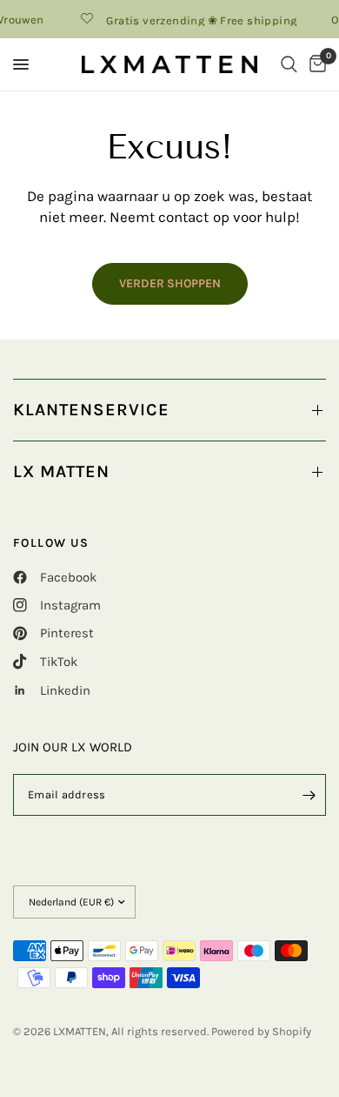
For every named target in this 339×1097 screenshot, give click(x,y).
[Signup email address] (308, 795)
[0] (314, 64)
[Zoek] (289, 64)
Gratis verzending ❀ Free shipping (198, 20)
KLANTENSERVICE (91, 410)
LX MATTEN (61, 471)
